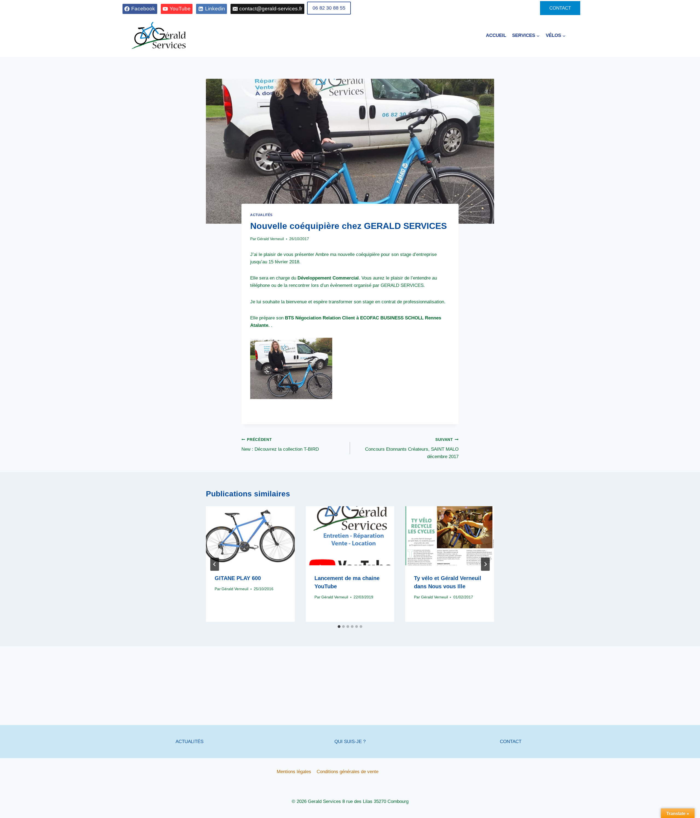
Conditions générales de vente (347, 771)
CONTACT (560, 8)
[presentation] (250, 535)
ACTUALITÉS (189, 741)
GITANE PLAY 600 (238, 578)
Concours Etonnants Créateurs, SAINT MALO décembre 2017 (412, 448)
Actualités (261, 215)
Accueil (496, 35)
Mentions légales (294, 771)
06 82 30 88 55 (329, 8)
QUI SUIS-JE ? (350, 741)
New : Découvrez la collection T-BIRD (280, 445)
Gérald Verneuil (270, 239)
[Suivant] (485, 564)
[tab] (339, 626)
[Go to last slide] (214, 564)
